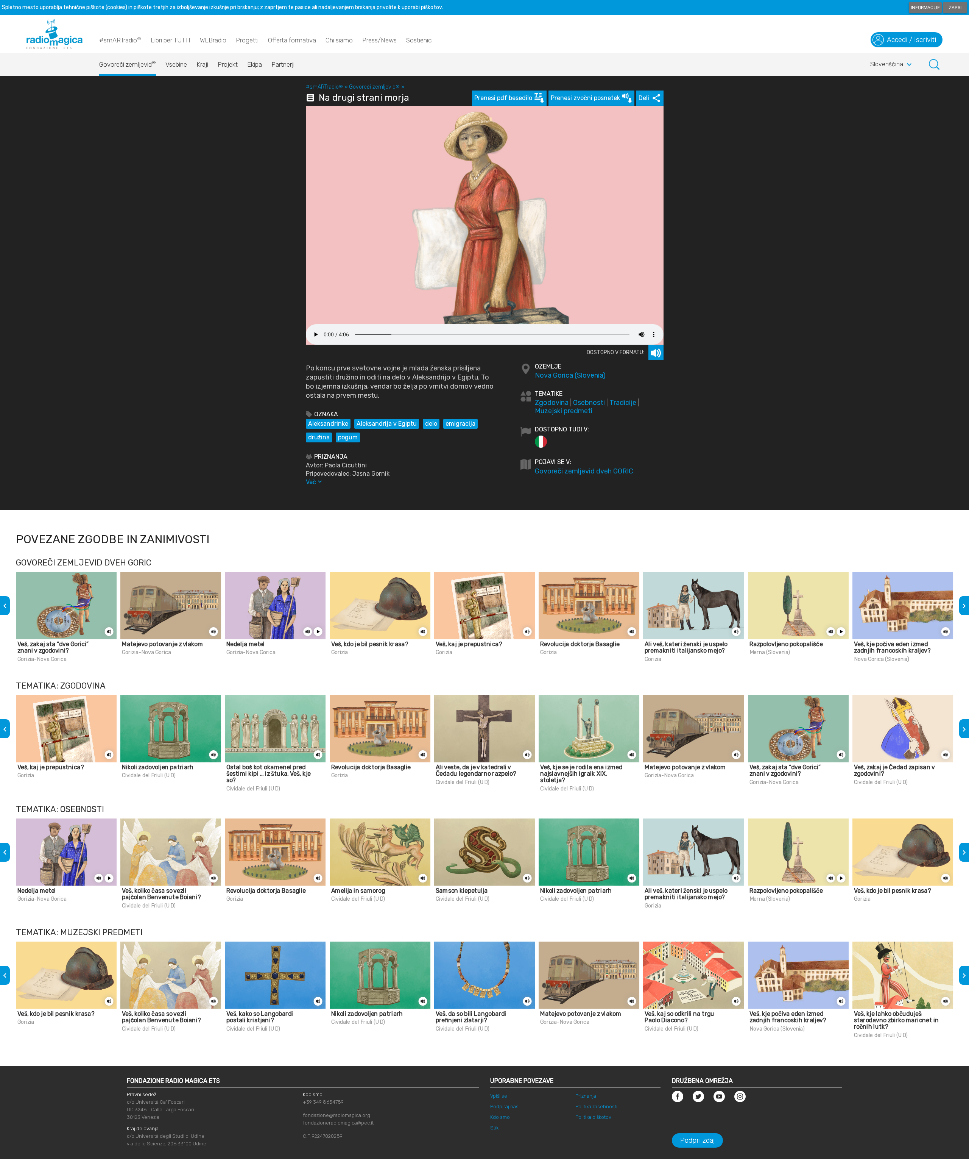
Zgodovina (552, 402)
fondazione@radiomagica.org (336, 1115)
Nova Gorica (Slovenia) (570, 375)
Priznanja (585, 1096)
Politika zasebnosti (596, 1106)
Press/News (379, 40)
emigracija (460, 423)
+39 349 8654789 (323, 1102)
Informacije (925, 7)
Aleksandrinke (328, 423)
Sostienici (419, 40)
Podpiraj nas (504, 1106)
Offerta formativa (292, 40)
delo (431, 423)
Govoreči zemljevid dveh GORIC (584, 471)
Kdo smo (500, 1117)
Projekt (228, 64)
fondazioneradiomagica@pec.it (338, 1123)
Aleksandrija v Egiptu (387, 423)
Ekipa (254, 64)
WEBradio (213, 40)
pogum (348, 437)
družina (319, 437)
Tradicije (622, 402)
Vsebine (176, 64)
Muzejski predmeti (563, 411)
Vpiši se (498, 1096)
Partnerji (282, 64)
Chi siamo (339, 40)
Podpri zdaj (697, 1140)
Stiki (495, 1128)
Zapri (955, 7)
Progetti (247, 40)
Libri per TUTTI (170, 40)
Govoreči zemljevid (127, 64)
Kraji (202, 64)
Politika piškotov (593, 1117)
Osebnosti (589, 402)
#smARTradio (120, 40)
